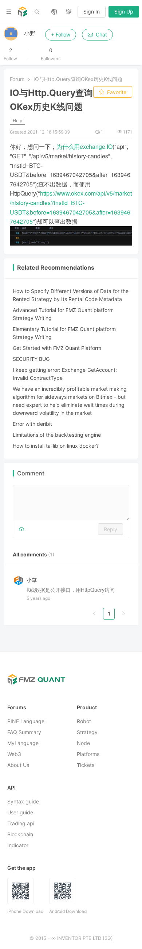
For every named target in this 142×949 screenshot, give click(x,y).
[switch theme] (69, 12)
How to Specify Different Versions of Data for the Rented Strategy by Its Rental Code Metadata (71, 295)
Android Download (68, 911)
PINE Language (25, 721)
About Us (18, 765)
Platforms (88, 754)
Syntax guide (23, 802)
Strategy (87, 732)
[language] (54, 12)
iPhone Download (25, 911)
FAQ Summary (24, 732)
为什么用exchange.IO (84, 146)
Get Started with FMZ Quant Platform (57, 348)
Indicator (17, 845)
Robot (84, 721)
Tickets (85, 765)
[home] (22, 12)
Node (83, 743)
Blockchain (20, 835)
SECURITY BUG (31, 359)
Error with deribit (32, 424)
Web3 (14, 754)
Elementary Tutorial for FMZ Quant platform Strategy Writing (64, 333)
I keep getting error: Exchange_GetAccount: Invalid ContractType (65, 374)
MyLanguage (23, 743)
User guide (20, 813)
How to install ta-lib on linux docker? (56, 446)
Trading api (20, 824)
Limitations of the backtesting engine (57, 435)
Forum (17, 79)
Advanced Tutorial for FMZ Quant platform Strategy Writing (63, 314)
